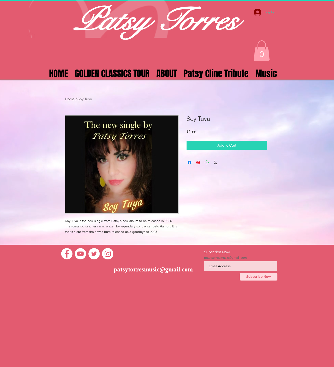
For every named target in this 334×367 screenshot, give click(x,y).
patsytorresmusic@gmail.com (153, 269)
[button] (261, 50)
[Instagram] (107, 253)
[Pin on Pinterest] (198, 162)
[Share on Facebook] (189, 162)
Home (70, 99)
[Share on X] (215, 162)
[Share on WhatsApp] (206, 162)
